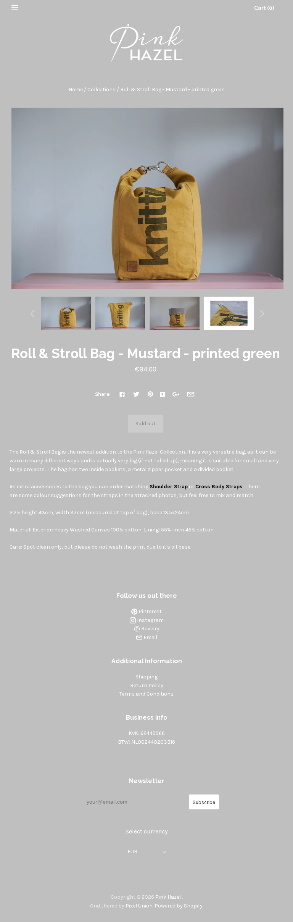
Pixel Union (139, 906)
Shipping (146, 676)
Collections (101, 89)
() (264, 8)
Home (76, 89)
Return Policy (146, 685)
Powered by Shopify (179, 906)
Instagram (150, 620)
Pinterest (149, 611)
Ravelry (149, 628)
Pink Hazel (168, 897)
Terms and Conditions (146, 694)
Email (149, 637)
